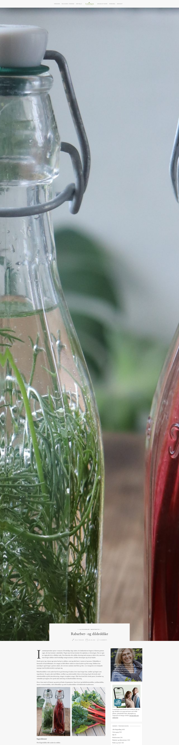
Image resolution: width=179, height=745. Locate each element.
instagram (124, 677)
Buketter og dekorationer (119, 740)
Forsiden (57, 4)
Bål (113, 735)
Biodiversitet (116, 737)
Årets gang (115, 732)
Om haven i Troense (68, 4)
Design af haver (102, 4)
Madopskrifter (95, 629)
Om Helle (79, 4)
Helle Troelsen (79, 640)
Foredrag (112, 4)
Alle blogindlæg (85, 629)
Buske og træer (116, 743)
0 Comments (103, 640)
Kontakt (120, 4)
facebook (117, 677)
